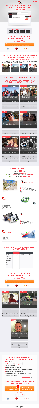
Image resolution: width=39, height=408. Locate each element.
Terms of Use (15, 407)
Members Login (36, 1)
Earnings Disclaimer (23, 407)
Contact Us (27, 407)
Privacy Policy (12, 407)
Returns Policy (19, 407)
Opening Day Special (12, 388)
